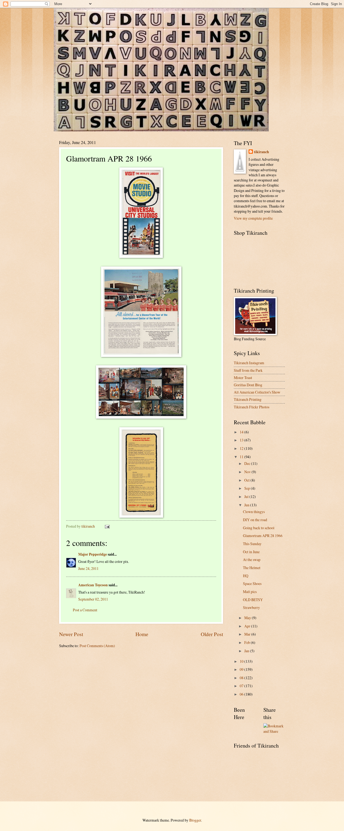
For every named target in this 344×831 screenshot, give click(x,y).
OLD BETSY (253, 599)
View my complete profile (253, 218)
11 (242, 456)
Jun (247, 504)
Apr (247, 626)
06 (242, 694)
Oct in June (251, 551)
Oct (247, 480)
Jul (246, 496)
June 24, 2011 (88, 568)
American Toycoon (93, 585)
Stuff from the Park (248, 370)
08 (242, 677)
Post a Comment (85, 609)
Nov (248, 471)
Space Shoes (252, 583)
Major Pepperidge (92, 554)
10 (242, 661)
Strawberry (251, 607)
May (248, 617)
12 (242, 448)
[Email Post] (107, 526)
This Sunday (252, 543)
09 (242, 669)
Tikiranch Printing (247, 399)
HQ (245, 575)
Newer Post (71, 634)
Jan (247, 650)
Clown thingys (254, 511)
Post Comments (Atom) (97, 645)
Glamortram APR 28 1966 (262, 535)
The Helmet (251, 567)
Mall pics (250, 591)
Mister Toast (243, 377)
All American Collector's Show (257, 392)
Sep (247, 488)
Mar (247, 634)
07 (242, 685)
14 (242, 431)
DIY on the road (255, 519)
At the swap (251, 559)
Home (141, 634)
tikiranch (261, 152)
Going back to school (258, 527)
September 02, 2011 (93, 599)
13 (242, 440)
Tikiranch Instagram (249, 362)
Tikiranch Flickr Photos (251, 406)
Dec (247, 463)
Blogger (195, 820)
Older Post (212, 634)
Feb (247, 642)
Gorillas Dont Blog (248, 384)
